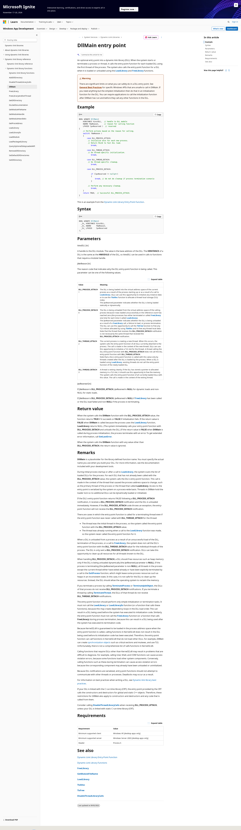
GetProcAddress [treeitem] (15, 123)
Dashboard (232, 28)
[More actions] (161, 37)
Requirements (211, 58)
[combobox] (20, 40)
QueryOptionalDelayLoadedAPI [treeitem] (22, 146)
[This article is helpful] (225, 70)
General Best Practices (90, 87)
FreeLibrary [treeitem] (14, 91)
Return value (210, 52)
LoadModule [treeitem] (14, 137)
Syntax (208, 45)
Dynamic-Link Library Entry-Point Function (124, 202)
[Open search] (228, 22)
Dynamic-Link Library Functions (92, 762)
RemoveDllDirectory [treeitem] (17, 151)
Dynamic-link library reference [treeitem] (20, 64)
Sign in (235, 22)
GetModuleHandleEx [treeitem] (17, 118)
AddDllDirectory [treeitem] (15, 77)
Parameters (210, 48)
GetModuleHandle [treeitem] (16, 114)
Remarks (208, 55)
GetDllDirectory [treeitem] (15, 100)
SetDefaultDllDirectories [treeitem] (19, 155)
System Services (91, 37)
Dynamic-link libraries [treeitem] (14, 45)
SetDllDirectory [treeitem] (15, 160)
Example (209, 42)
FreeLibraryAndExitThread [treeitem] (20, 96)
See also (208, 61)
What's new (218, 28)
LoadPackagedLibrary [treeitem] (18, 141)
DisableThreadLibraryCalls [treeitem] (20, 82)
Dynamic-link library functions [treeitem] (21, 73)
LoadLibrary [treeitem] (14, 128)
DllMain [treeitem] (12, 87)
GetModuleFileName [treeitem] (17, 109)
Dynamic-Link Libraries (110, 37)
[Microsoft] (4, 22)
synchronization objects (99, 642)
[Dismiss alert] (236, 5)
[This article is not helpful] (228, 70)
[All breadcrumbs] (79, 37)
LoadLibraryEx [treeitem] (15, 132)
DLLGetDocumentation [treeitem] (18, 105)
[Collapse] (37, 35)
